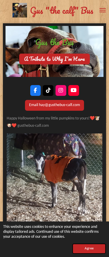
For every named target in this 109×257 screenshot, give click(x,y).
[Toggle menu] (102, 10)
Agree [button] (89, 248)
